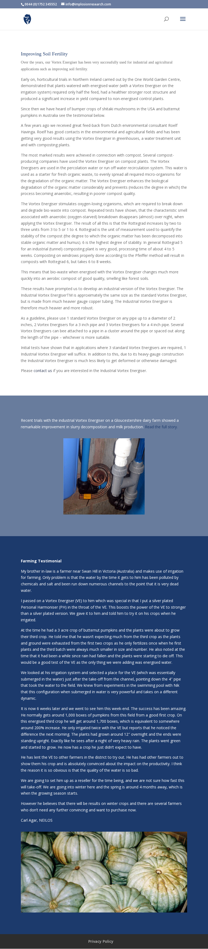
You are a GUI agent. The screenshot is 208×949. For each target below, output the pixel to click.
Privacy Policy (100, 941)
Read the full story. (161, 426)
